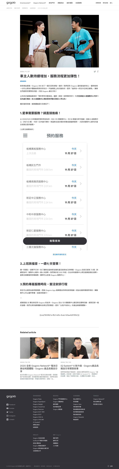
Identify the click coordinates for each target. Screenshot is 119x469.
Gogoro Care (77, 404)
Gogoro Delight (38, 404)
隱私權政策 (37, 466)
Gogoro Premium (38, 409)
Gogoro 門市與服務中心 (60, 399)
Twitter (11, 412)
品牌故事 (33, 8)
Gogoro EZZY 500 (38, 412)
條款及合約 (49, 466)
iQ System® (36, 422)
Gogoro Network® (98, 399)
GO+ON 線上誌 (42, 8)
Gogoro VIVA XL (38, 417)
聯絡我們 (75, 419)
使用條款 (43, 466)
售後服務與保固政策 (79, 409)
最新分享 (9, 8)
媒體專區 (25, 8)
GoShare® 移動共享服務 (40, 440)
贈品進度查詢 (77, 414)
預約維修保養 (77, 407)
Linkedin (12, 419)
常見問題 (75, 401)
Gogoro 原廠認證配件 (39, 446)
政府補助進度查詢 (78, 412)
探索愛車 (35, 427)
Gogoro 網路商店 (58, 401)
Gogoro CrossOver (39, 407)
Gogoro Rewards (78, 417)
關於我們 (17, 8)
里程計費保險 (37, 443)
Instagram (12, 416)
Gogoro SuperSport (39, 401)
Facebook (12, 404)
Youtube (11, 408)
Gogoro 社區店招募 (39, 438)
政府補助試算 (57, 407)
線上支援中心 (77, 399)
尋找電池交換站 (97, 404)
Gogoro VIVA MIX (38, 419)
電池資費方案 (97, 401)
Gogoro (11, 3)
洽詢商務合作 (37, 451)
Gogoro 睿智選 (57, 409)
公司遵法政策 (56, 466)
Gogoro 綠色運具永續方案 (41, 448)
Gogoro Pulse (37, 399)
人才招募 (55, 446)
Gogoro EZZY (37, 414)
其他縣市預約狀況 (59, 254)
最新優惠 (55, 404)
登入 (111, 3)
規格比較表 (36, 425)
